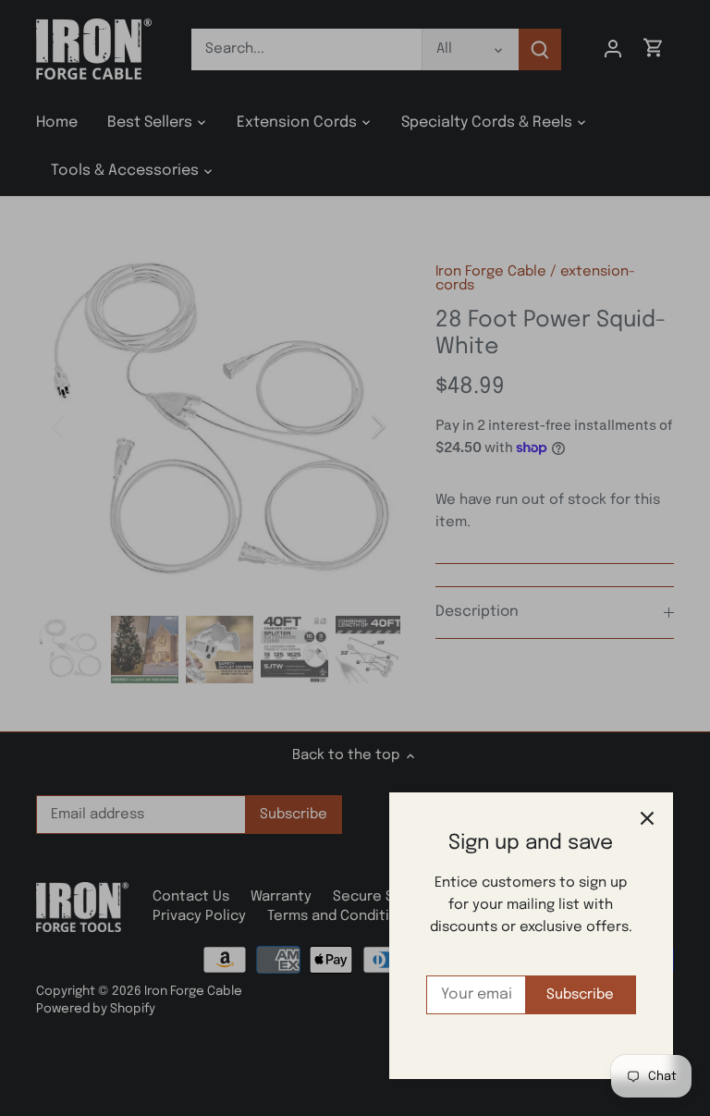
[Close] (647, 818)
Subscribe (580, 994)
